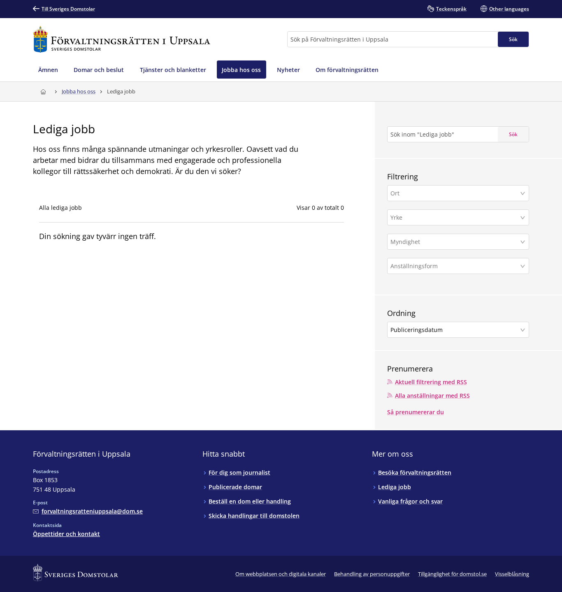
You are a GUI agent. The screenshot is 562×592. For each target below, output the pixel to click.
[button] (458, 193)
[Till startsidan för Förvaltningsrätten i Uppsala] (121, 39)
